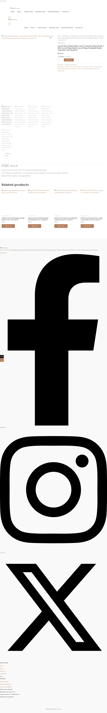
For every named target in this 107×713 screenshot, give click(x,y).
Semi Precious (66, 36)
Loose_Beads (84, 68)
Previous (8, 153)
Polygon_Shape (92, 68)
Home (13, 12)
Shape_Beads (61, 70)
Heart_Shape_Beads (75, 68)
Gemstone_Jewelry (97, 66)
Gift (59, 68)
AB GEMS (3, 1)
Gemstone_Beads (87, 66)
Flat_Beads (67, 66)
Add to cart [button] (8, 226)
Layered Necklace (53, 12)
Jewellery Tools (40, 12)
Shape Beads (74, 36)
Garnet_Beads (78, 66)
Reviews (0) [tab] (14, 166)
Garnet (72, 66)
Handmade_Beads (65, 68)
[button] (19, 11)
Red (98, 68)
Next (7, 155)
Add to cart (69, 60)
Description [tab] (5, 166)
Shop (18, 12)
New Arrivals (28, 12)
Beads (62, 66)
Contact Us (65, 12)
